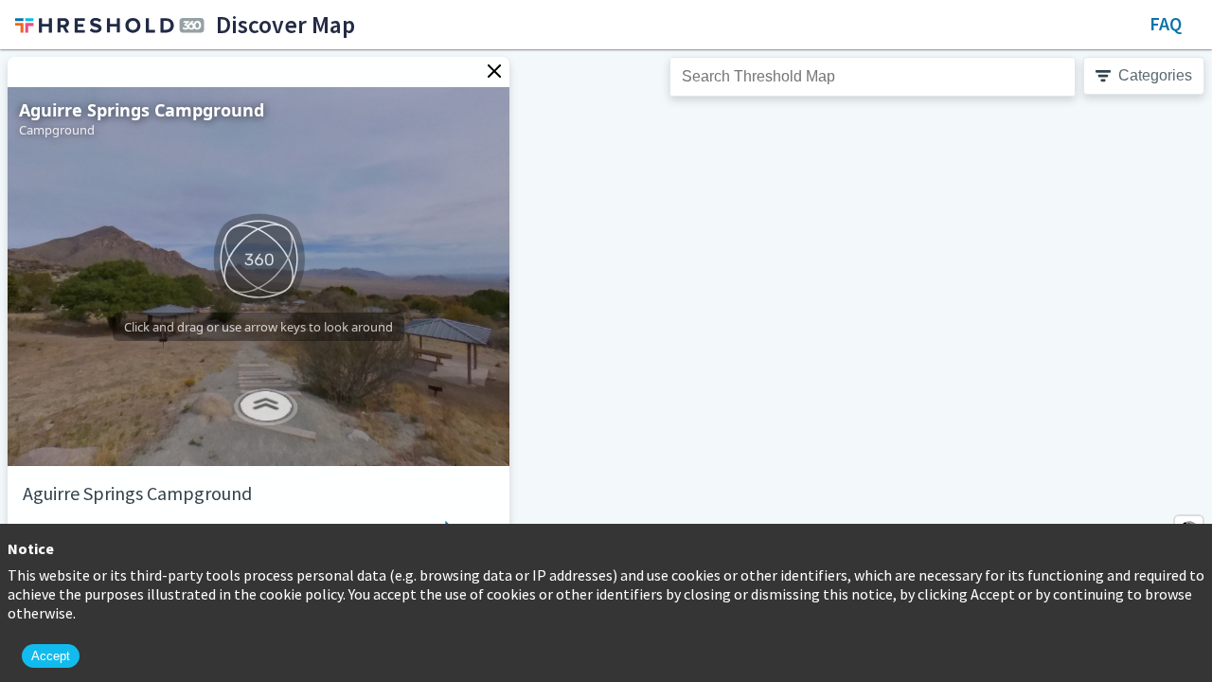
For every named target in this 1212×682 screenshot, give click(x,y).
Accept (50, 656)
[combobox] (872, 77)
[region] (606, 365)
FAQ (1166, 23)
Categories (1155, 75)
